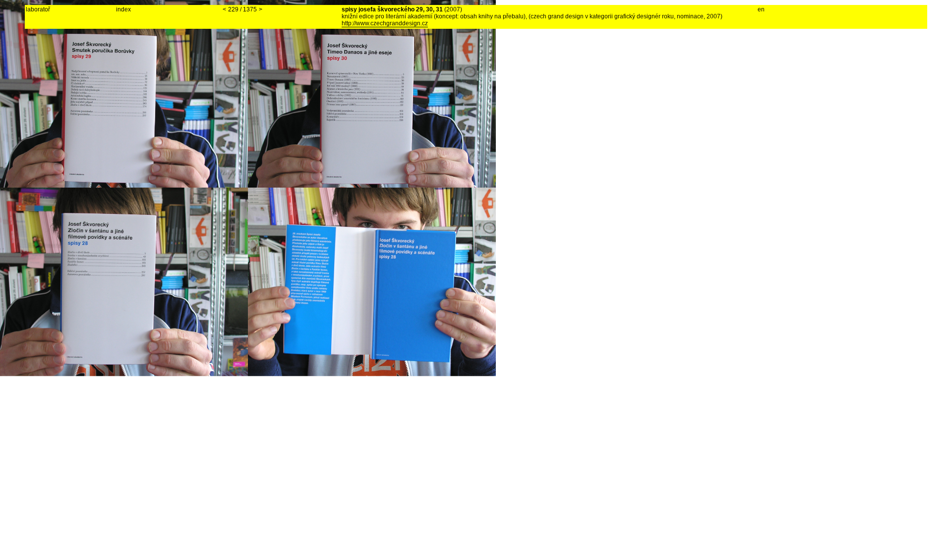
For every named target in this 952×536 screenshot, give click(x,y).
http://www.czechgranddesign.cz (385, 23)
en (761, 9)
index (123, 9)
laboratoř (38, 9)
